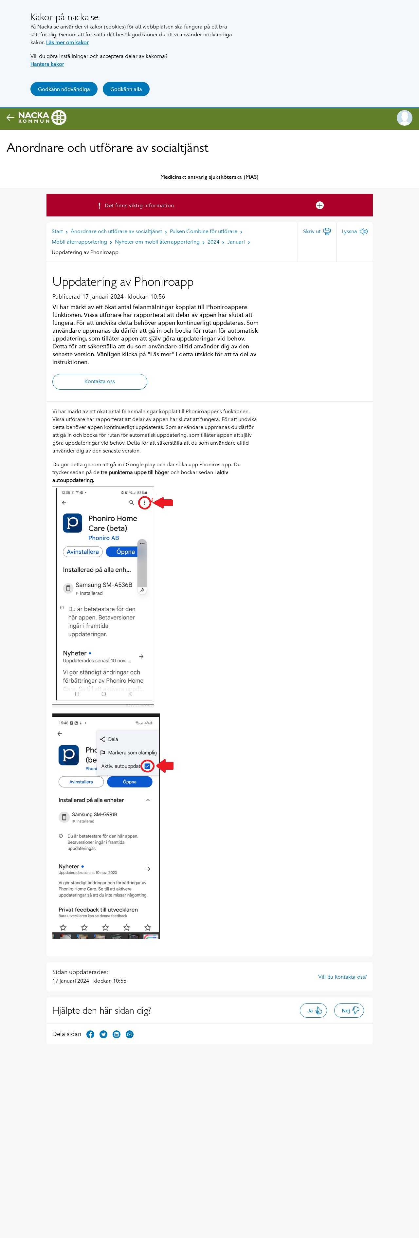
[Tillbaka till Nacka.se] (36, 118)
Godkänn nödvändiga (64, 89)
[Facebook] (90, 1033)
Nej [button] (346, 1010)
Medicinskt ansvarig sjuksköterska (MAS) (209, 176)
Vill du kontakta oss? (342, 976)
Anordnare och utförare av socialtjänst (108, 147)
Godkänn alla (126, 89)
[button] (404, 118)
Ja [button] (310, 1010)
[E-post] (130, 1033)
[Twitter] (103, 1033)
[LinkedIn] (116, 1033)
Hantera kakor (47, 64)
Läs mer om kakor (67, 42)
